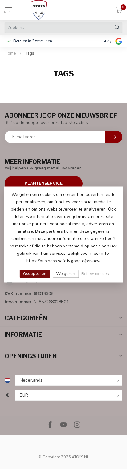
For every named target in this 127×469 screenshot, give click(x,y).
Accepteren (35, 274)
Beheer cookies (95, 273)
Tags (29, 53)
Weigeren (65, 274)
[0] (119, 10)
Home (10, 53)
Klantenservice (44, 183)
